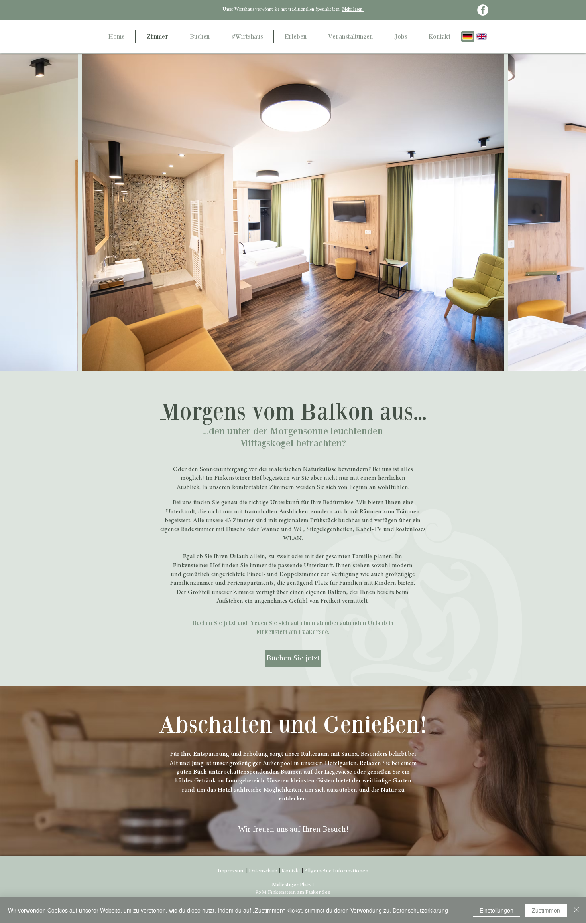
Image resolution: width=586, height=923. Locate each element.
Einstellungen (496, 910)
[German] (467, 36)
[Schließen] (576, 910)
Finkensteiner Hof (238, 478)
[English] (481, 36)
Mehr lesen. (353, 9)
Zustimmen (546, 910)
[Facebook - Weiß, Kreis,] (482, 10)
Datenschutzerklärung (420, 910)
